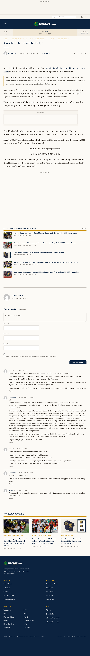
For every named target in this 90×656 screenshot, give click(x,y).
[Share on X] (77, 53)
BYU (25, 610)
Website (6, 344)
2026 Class (50, 596)
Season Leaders (9, 600)
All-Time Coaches (52, 622)
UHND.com (12, 53)
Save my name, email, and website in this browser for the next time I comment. (30, 356)
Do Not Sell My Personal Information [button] (75, 637)
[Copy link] (74, 53)
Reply (11, 391)
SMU (25, 624)
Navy (25, 613)
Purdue (6, 620)
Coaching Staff (9, 596)
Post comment (78, 362)
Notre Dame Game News (39, 39)
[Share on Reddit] (84, 53)
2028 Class (50, 588)
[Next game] (78, 32)
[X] (81, 16)
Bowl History (50, 614)
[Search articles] (54, 17)
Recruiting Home (52, 584)
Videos (48, 610)
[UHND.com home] (13, 563)
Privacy (60, 637)
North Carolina (9, 624)
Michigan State (9, 617)
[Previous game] (12, 32)
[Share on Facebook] (81, 53)
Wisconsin (7, 610)
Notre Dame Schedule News (62, 39)
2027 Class (50, 592)
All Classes (50, 600)
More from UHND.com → (20, 298)
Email (6, 334)
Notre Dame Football (18, 39)
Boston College (29, 620)
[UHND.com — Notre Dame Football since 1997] (45, 24)
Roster (6, 592)
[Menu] (5, 24)
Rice (5, 613)
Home (5, 39)
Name (6, 324)
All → (84, 228)
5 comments (46, 53)
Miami (26, 617)
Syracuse (27, 627)
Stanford (7, 627)
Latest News (8, 584)
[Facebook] (84, 16)
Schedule (7, 588)
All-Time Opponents (53, 618)
